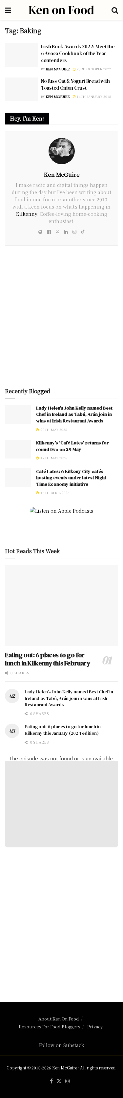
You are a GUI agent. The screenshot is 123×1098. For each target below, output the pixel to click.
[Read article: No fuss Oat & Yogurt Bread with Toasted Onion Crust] (21, 89)
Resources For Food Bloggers (49, 1026)
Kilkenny (26, 214)
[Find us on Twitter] (59, 1081)
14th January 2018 (93, 96)
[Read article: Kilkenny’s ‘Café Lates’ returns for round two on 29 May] (18, 449)
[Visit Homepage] (61, 9)
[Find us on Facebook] (51, 1081)
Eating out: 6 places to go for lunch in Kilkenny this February (47, 659)
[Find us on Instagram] (67, 1081)
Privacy (95, 1026)
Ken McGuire (58, 68)
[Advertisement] (61, 920)
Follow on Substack (61, 1045)
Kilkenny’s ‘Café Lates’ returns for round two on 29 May (72, 446)
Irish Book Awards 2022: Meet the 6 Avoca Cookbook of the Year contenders (77, 53)
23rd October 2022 (93, 68)
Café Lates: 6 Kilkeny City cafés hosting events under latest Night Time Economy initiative (71, 477)
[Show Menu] (8, 10)
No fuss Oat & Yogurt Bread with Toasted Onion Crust (75, 84)
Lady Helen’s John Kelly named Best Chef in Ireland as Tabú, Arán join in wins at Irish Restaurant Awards (74, 414)
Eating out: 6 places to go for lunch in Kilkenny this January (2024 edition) (63, 729)
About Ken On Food (58, 1019)
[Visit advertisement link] (61, 318)
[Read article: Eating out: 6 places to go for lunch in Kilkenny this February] (61, 605)
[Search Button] (115, 10)
